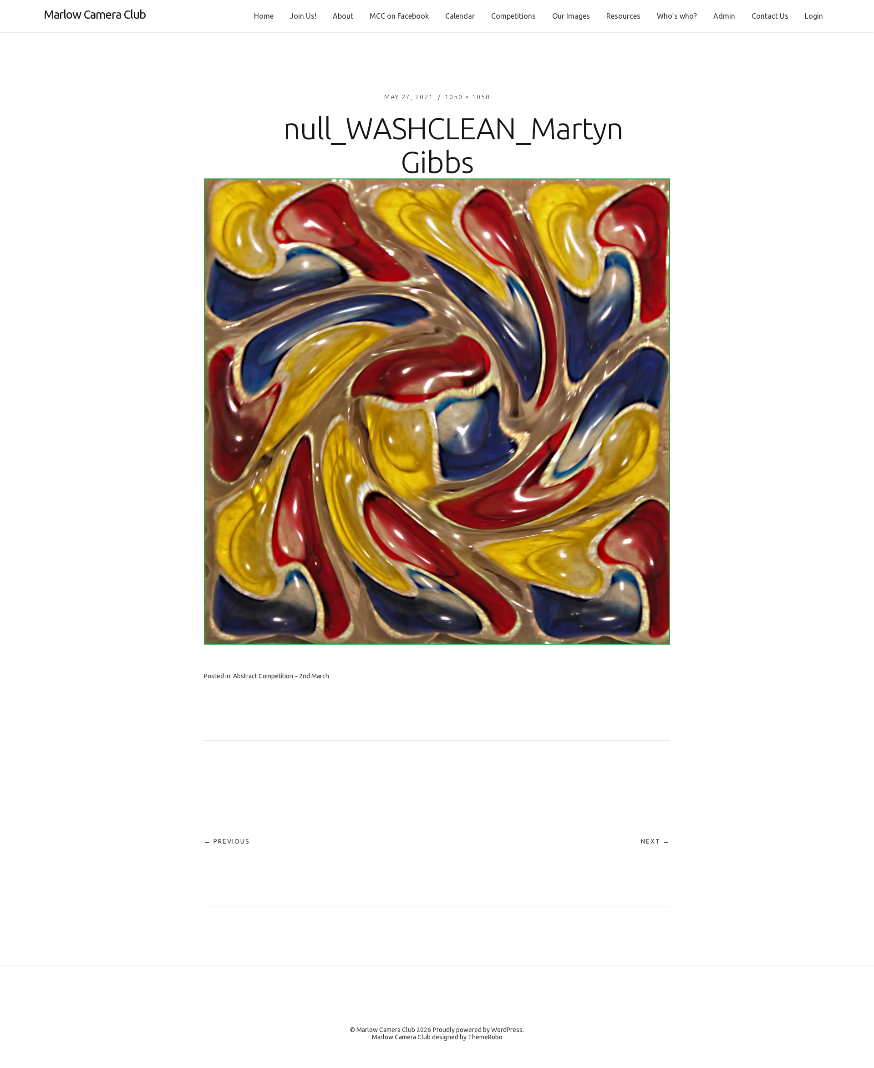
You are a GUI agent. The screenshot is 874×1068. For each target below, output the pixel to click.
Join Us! (303, 16)
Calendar (460, 16)
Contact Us (770, 16)
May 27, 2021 (408, 97)
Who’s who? (677, 16)
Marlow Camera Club (95, 14)
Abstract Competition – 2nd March (281, 676)
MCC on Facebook (399, 16)
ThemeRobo (485, 1037)
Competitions (513, 16)
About (343, 16)
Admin (724, 16)
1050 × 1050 (467, 97)
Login (814, 16)
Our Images (571, 16)
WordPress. (507, 1029)
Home (264, 16)
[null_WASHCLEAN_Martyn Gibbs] (437, 642)
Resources (623, 16)
